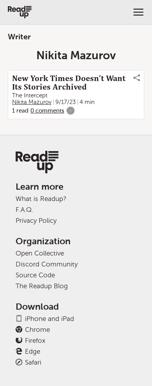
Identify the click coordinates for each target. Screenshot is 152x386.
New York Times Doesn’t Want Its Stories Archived (68, 83)
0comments (47, 111)
